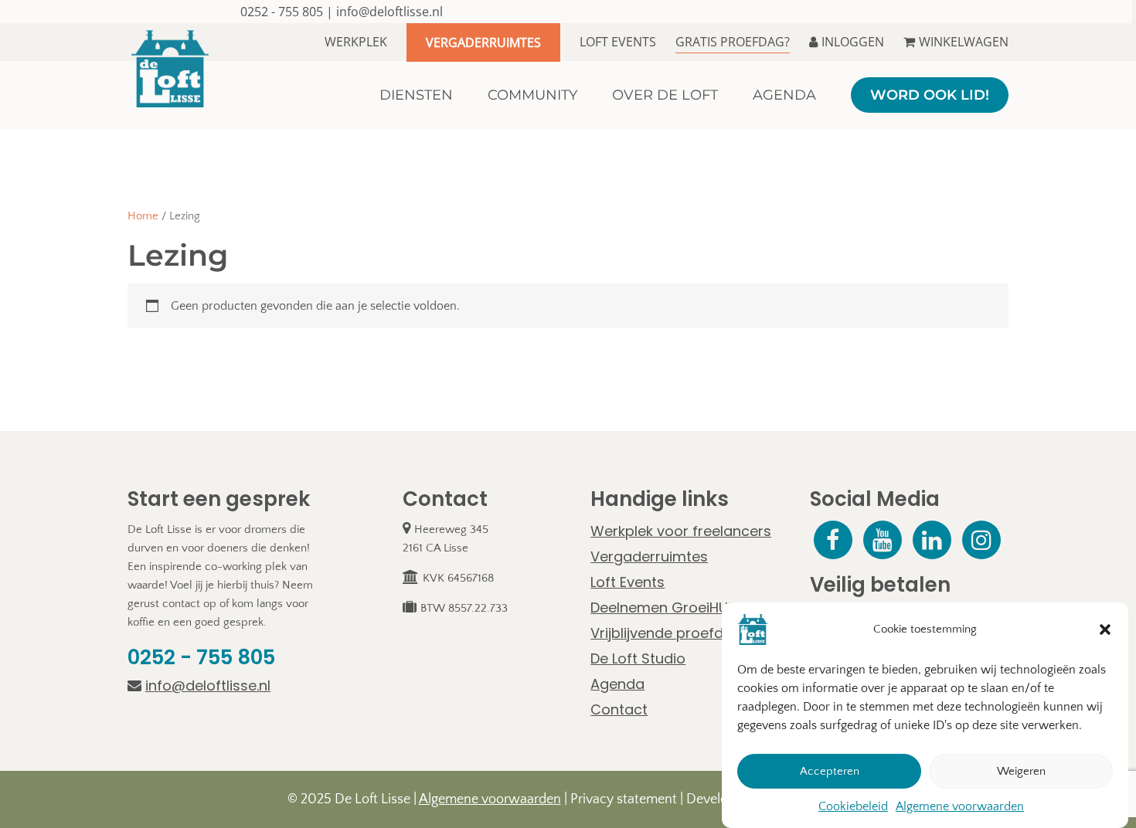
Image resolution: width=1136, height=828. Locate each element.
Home (143, 216)
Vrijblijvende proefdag (666, 633)
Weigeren (1021, 771)
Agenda (617, 684)
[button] (1105, 629)
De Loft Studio (637, 658)
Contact (619, 709)
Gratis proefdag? (732, 41)
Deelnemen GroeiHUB (663, 607)
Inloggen (852, 41)
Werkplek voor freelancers (680, 531)
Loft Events (618, 41)
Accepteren (829, 771)
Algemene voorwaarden (960, 806)
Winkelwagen (963, 41)
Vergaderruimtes (483, 42)
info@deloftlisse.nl (389, 11)
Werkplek (356, 41)
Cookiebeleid (853, 806)
